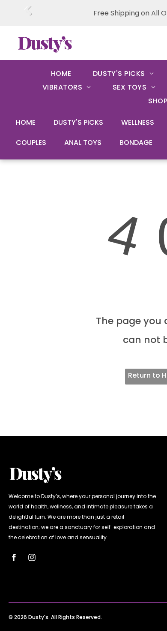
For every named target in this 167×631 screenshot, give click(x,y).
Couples (31, 142)
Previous (28, 15)
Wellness (137, 122)
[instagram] (32, 558)
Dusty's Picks (78, 122)
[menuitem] (61, 74)
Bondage (135, 142)
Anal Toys (82, 142)
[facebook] (14, 558)
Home (26, 122)
